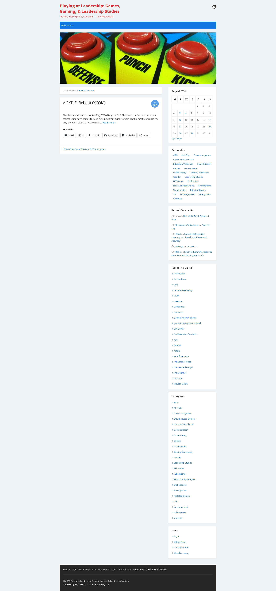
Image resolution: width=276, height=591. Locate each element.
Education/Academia (183, 164)
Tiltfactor (178, 378)
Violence (177, 198)
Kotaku (177, 351)
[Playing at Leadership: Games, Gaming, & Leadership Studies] (138, 58)
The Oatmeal (180, 372)
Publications (193, 181)
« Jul (174, 138)
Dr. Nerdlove (180, 279)
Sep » (179, 138)
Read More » (109, 122)
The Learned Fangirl (183, 367)
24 (210, 126)
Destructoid (179, 273)
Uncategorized (187, 194)
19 (180, 126)
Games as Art (190, 168)
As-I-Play (69, 149)
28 (192, 133)
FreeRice (178, 301)
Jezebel (177, 345)
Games (176, 168)
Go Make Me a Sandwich (185, 334)
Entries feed (179, 542)
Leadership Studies (194, 177)
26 (180, 133)
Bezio (178, 252)
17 (210, 119)
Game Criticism (81, 149)
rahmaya (180, 246)
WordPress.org (181, 553)
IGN (175, 340)
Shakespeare (204, 185)
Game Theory (179, 172)
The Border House (182, 361)
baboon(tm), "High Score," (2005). (151, 569)
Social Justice (179, 190)
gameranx (179, 312)
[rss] (214, 7)
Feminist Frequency (183, 290)
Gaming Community (199, 172)
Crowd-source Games (183, 159)
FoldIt (176, 295)
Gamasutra (179, 306)
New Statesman (181, 356)
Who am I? (66, 25)
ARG (175, 155)
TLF (91, 149)
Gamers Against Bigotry (185, 317)
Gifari (178, 234)
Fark (176, 284)
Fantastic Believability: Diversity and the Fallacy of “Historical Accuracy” (189, 237)
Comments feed (181, 547)
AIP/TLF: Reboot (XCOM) (84, 102)
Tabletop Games (198, 190)
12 (180, 119)
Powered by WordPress (74, 584)
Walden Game (181, 383)
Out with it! (192, 246)
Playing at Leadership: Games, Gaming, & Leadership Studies (90, 8)
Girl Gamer (179, 328)
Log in (177, 536)
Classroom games (202, 155)
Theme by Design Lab (100, 584)
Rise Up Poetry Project (183, 185)
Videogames (99, 149)
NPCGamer (178, 181)
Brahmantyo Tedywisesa (187, 225)
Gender (177, 177)
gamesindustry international (187, 323)
